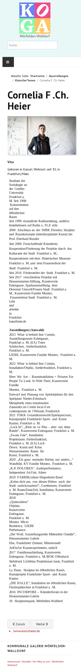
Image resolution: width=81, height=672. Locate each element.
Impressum (13, 661)
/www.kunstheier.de (26, 631)
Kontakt (26, 661)
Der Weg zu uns (41, 661)
